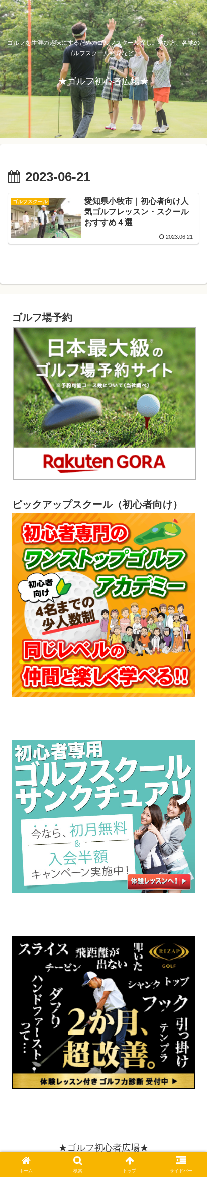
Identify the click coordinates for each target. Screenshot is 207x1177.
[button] (186, 1168)
